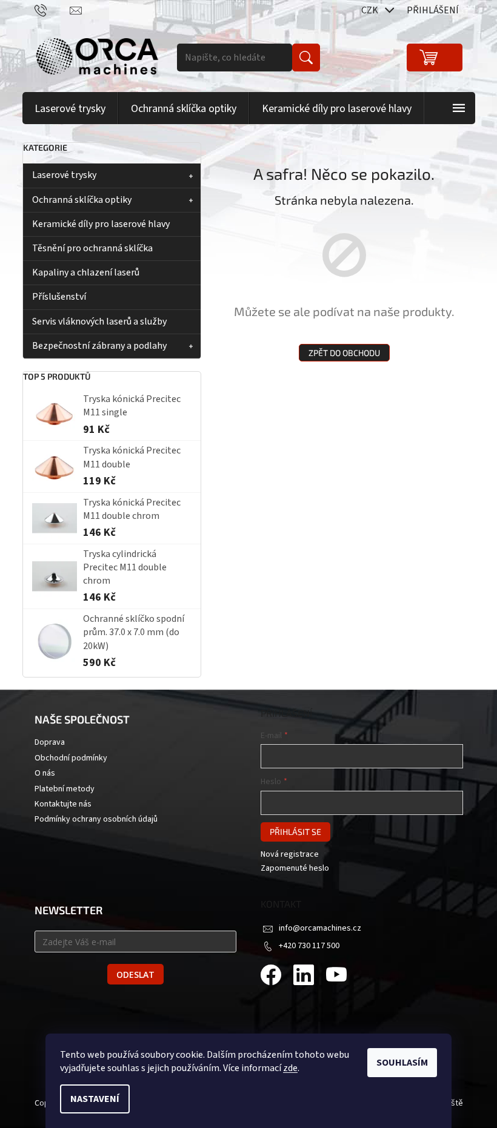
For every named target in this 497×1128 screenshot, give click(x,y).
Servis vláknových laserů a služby (99, 321)
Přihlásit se (295, 831)
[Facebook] (271, 976)
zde (290, 1068)
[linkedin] (303, 976)
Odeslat (135, 974)
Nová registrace (290, 854)
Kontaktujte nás (63, 804)
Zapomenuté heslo (295, 868)
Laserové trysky (64, 175)
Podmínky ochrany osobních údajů (96, 819)
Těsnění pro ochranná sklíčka (92, 248)
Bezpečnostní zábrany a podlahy (99, 345)
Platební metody (65, 789)
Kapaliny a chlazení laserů (85, 272)
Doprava (50, 742)
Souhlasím (402, 1062)
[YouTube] (336, 976)
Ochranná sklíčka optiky (82, 199)
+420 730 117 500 (309, 946)
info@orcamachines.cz (320, 928)
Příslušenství (59, 296)
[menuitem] (70, 108)
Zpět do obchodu (344, 353)
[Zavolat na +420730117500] (52, 9)
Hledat (306, 57)
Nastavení (94, 1099)
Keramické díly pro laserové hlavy (101, 224)
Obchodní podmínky (71, 758)
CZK (370, 10)
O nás (45, 773)
